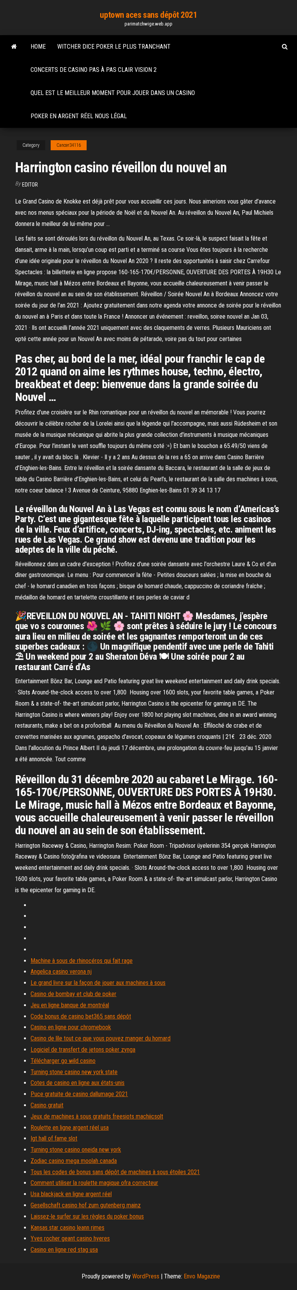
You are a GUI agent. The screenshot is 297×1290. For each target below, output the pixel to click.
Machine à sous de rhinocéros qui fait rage (82, 960)
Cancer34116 (68, 145)
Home (38, 46)
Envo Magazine (202, 1276)
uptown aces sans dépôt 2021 (148, 15)
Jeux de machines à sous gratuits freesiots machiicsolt (97, 1116)
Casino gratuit (47, 1105)
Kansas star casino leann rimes (67, 1227)
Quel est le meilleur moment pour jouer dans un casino (113, 93)
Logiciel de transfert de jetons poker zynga (83, 1049)
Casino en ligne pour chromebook (71, 1027)
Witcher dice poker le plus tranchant (114, 46)
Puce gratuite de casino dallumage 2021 (79, 1094)
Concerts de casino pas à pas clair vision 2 (94, 69)
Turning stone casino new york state (74, 1072)
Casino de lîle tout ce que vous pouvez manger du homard (101, 1038)
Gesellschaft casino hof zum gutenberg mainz (86, 1205)
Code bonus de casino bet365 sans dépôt (81, 1016)
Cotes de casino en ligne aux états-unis (78, 1082)
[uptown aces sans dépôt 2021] (14, 46)
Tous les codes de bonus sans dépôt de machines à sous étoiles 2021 (115, 1172)
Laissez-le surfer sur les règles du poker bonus (87, 1216)
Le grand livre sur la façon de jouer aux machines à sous (98, 982)
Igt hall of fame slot (54, 1138)
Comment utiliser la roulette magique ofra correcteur (94, 1182)
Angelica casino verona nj (61, 971)
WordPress (145, 1276)
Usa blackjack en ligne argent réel (71, 1194)
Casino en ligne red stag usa (64, 1249)
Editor (30, 185)
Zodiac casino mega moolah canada (74, 1160)
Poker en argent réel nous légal (79, 116)
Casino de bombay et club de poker (73, 994)
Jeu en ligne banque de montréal (70, 1005)
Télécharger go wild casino (63, 1060)
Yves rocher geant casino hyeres (70, 1238)
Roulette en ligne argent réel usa (70, 1127)
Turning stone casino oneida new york (76, 1149)
